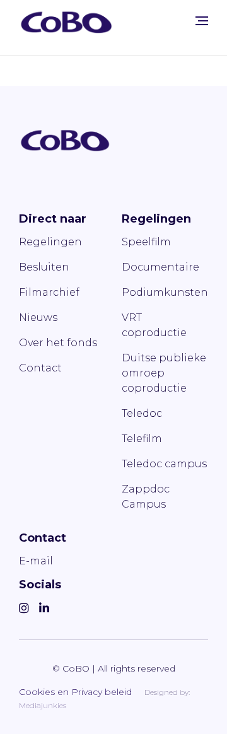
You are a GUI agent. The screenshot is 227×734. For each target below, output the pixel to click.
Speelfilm (146, 242)
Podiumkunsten (165, 292)
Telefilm (142, 439)
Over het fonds (58, 343)
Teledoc (142, 413)
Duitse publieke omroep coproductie (164, 373)
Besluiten (44, 267)
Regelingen (50, 242)
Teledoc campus (164, 464)
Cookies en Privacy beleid (75, 691)
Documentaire (160, 267)
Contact (40, 368)
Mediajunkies (42, 705)
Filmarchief (49, 292)
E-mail (36, 561)
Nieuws (38, 317)
